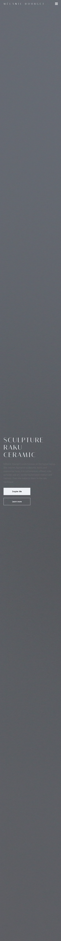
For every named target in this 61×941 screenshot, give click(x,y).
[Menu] (56, 3)
